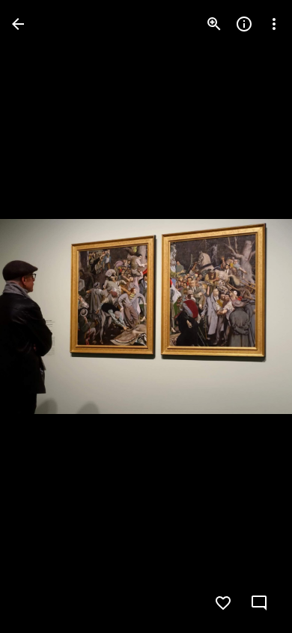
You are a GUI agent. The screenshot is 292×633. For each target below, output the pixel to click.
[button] (42, 317)
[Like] (223, 603)
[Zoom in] (214, 24)
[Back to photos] (18, 24)
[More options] (274, 24)
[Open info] (244, 24)
